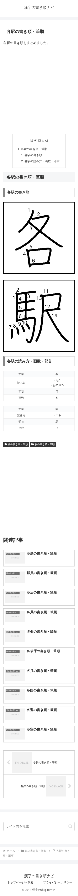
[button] (70, 826)
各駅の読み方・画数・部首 (42, 161)
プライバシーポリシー (57, 882)
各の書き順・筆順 (18, 444)
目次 (33, 140)
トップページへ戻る (20, 882)
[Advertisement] (39, 90)
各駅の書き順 (33, 155)
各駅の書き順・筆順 (34, 149)
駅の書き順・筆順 (45, 444)
